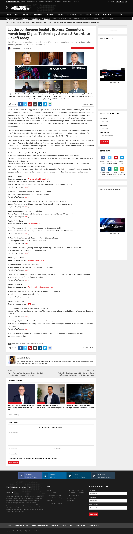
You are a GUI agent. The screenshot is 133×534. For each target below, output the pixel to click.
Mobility (76, 18)
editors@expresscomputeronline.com (19, 487)
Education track (34, 224)
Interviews (38, 14)
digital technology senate (18, 343)
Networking (85, 18)
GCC (81, 14)
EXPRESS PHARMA (56, 503)
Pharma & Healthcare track (38, 179)
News (16, 14)
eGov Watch (26, 14)
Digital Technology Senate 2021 (35, 343)
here (26, 187)
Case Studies (36, 19)
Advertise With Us (31, 1)
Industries (24, 19)
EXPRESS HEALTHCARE (78, 490)
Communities (11, 19)
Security (104, 18)
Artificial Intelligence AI (15, 402)
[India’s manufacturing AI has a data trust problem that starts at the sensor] (80, 394)
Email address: (104, 132)
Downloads (107, 14)
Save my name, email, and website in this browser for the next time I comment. (33, 458)
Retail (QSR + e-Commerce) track (41, 287)
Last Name (103, 125)
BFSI (85, 48)
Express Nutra (75, 495)
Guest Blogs (71, 14)
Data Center (62, 18)
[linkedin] (123, 1)
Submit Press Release (45, 1)
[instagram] (126, 1)
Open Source (95, 18)
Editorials (49, 14)
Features (60, 14)
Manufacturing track (36, 260)
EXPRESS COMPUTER (77, 493)
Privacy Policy (67, 1)
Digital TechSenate (23, 22)
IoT (70, 18)
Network (57, 1)
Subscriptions (94, 525)
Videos (97, 14)
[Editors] (7, 487)
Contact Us (76, 1)
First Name (103, 118)
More (111, 18)
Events (88, 14)
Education (91, 48)
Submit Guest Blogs (57, 498)
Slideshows (48, 19)
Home (23, 1)
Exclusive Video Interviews (111, 189)
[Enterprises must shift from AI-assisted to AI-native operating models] (51, 394)
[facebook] (117, 1)
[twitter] (120, 1)
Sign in (112, 1)
